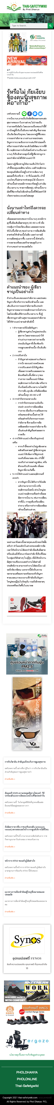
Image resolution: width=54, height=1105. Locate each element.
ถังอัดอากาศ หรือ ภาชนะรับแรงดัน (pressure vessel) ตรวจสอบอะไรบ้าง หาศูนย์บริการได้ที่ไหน (27, 828)
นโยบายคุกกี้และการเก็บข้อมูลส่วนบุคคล (27, 1055)
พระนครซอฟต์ (45, 1097)
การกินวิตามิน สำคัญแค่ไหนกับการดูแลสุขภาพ (25, 762)
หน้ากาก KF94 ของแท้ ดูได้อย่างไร (20, 861)
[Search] (50, 26)
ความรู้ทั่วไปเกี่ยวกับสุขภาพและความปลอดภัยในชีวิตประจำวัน (25, 74)
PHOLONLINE (27, 1079)
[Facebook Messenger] (35, 113)
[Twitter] (40, 113)
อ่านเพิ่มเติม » (10, 779)
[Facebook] (29, 113)
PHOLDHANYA (27, 1072)
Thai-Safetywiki (27, 1086)
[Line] (24, 113)
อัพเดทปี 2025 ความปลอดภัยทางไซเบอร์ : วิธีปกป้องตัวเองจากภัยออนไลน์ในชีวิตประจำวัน (25, 794)
